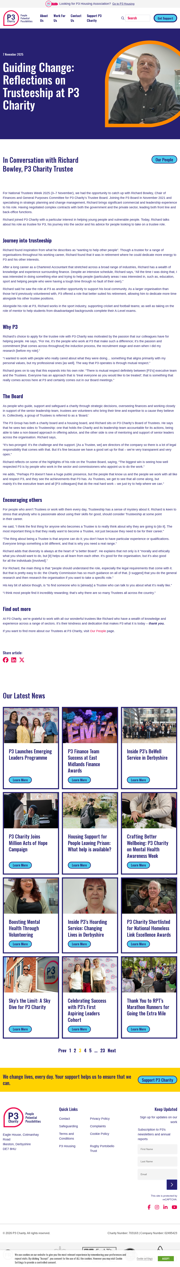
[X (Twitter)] (23, 661)
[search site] (123, 17)
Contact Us (76, 18)
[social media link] (149, 1207)
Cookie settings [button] (145, 1258)
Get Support (165, 18)
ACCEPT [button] (165, 1258)
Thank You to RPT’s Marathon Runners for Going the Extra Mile (148, 1007)
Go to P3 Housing (123, 3)
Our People (164, 159)
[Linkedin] (14, 661)
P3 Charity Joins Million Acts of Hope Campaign (28, 843)
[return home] (22, 1119)
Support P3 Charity (94, 18)
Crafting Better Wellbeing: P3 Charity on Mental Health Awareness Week (147, 846)
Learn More (20, 779)
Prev (62, 1050)
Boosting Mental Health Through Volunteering (24, 928)
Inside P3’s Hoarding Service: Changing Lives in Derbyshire (87, 928)
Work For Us (59, 18)
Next (112, 1050)
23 (102, 1050)
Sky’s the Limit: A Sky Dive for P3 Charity (29, 1003)
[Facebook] (7, 661)
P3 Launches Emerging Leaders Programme (30, 754)
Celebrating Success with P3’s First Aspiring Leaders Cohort (87, 1010)
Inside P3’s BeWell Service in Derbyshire (147, 754)
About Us (44, 18)
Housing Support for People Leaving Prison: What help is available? (89, 843)
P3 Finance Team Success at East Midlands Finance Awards (84, 761)
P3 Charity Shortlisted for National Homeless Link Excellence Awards (149, 928)
